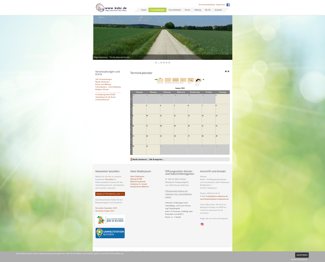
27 (189, 136)
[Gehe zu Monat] (198, 80)
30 (133, 146)
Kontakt (218, 10)
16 (133, 126)
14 (202, 116)
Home (143, 10)
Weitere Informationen (299, 259)
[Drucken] (226, 71)
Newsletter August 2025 (104, 211)
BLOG (208, 10)
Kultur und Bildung (103, 84)
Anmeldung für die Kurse (105, 97)
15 (216, 116)
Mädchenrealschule (138, 181)
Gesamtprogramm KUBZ (105, 94)
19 (175, 126)
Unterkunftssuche (102, 100)
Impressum (220, 5)
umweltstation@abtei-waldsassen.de (214, 199)
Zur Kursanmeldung (207, 5)
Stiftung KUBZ (136, 179)
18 (161, 126)
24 (147, 136)
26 (175, 136)
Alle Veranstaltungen (103, 79)
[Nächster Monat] (203, 79)
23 (133, 136)
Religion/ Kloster (102, 89)
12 (175, 116)
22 (216, 126)
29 (216, 136)
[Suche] (191, 80)
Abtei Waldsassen (137, 176)
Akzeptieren (301, 255)
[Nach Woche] (175, 80)
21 (202, 126)
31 (147, 146)
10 (147, 116)
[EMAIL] (229, 71)
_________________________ (108, 92)
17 (147, 126)
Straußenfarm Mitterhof (139, 187)
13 (189, 116)
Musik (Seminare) (102, 82)
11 (161, 116)
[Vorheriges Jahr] (155, 79)
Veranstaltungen (157, 10)
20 (189, 126)
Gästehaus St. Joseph (138, 184)
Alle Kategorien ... (156, 159)
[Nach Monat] (168, 80)
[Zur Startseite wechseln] (111, 7)
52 (131, 99)
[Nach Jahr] (160, 80)
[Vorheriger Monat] (156, 79)
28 (202, 136)
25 (161, 136)
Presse (187, 10)
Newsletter (109, 179)
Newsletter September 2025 (106, 208)
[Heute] (183, 80)
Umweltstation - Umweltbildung (108, 87)
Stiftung (197, 10)
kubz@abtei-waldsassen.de (217, 196)
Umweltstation (174, 10)
